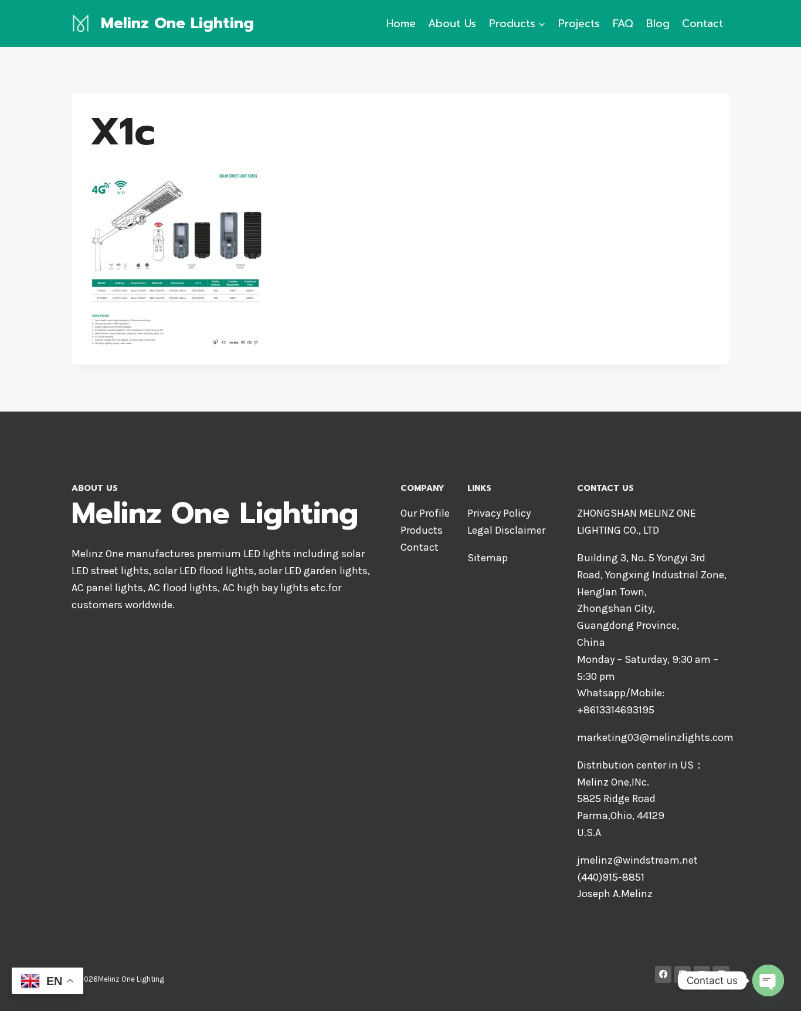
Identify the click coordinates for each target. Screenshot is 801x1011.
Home (401, 23)
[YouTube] (702, 974)
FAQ (623, 23)
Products (421, 530)
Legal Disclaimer (506, 530)
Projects (579, 23)
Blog (658, 23)
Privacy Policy (499, 513)
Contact (702, 23)
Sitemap (487, 557)
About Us (452, 23)
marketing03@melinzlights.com (655, 737)
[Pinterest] (720, 974)
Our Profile (425, 513)
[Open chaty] (768, 980)
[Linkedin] (682, 974)
